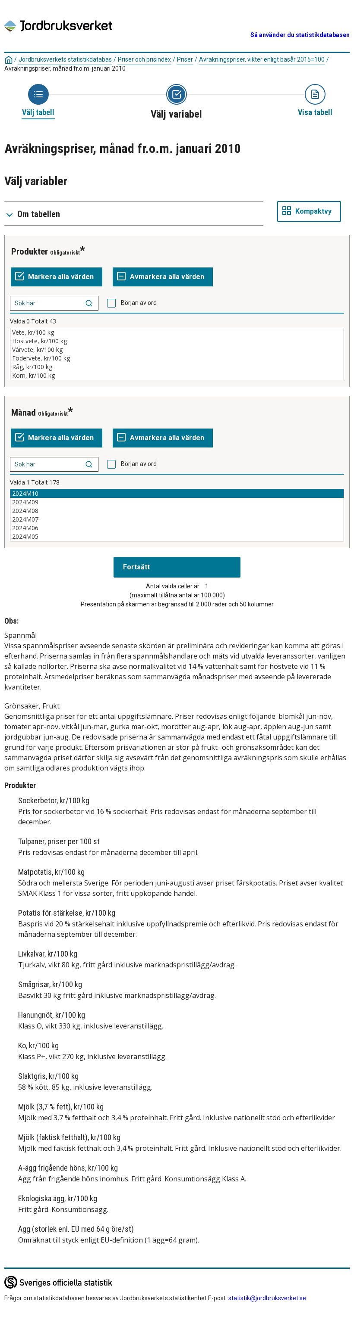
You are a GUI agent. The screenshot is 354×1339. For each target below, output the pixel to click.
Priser (185, 59)
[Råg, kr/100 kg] (177, 367)
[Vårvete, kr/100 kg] (177, 349)
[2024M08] (177, 510)
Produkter (29, 251)
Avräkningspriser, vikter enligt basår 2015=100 (262, 59)
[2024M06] (177, 528)
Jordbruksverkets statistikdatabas (65, 59)
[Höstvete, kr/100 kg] (177, 341)
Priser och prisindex (144, 59)
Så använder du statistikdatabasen (300, 34)
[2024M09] (177, 502)
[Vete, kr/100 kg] (177, 332)
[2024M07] (177, 519)
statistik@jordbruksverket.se (267, 1298)
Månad (23, 412)
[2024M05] (177, 536)
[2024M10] (177, 493)
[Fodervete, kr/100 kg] (177, 358)
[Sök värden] (88, 303)
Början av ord (139, 302)
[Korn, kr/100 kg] (177, 375)
